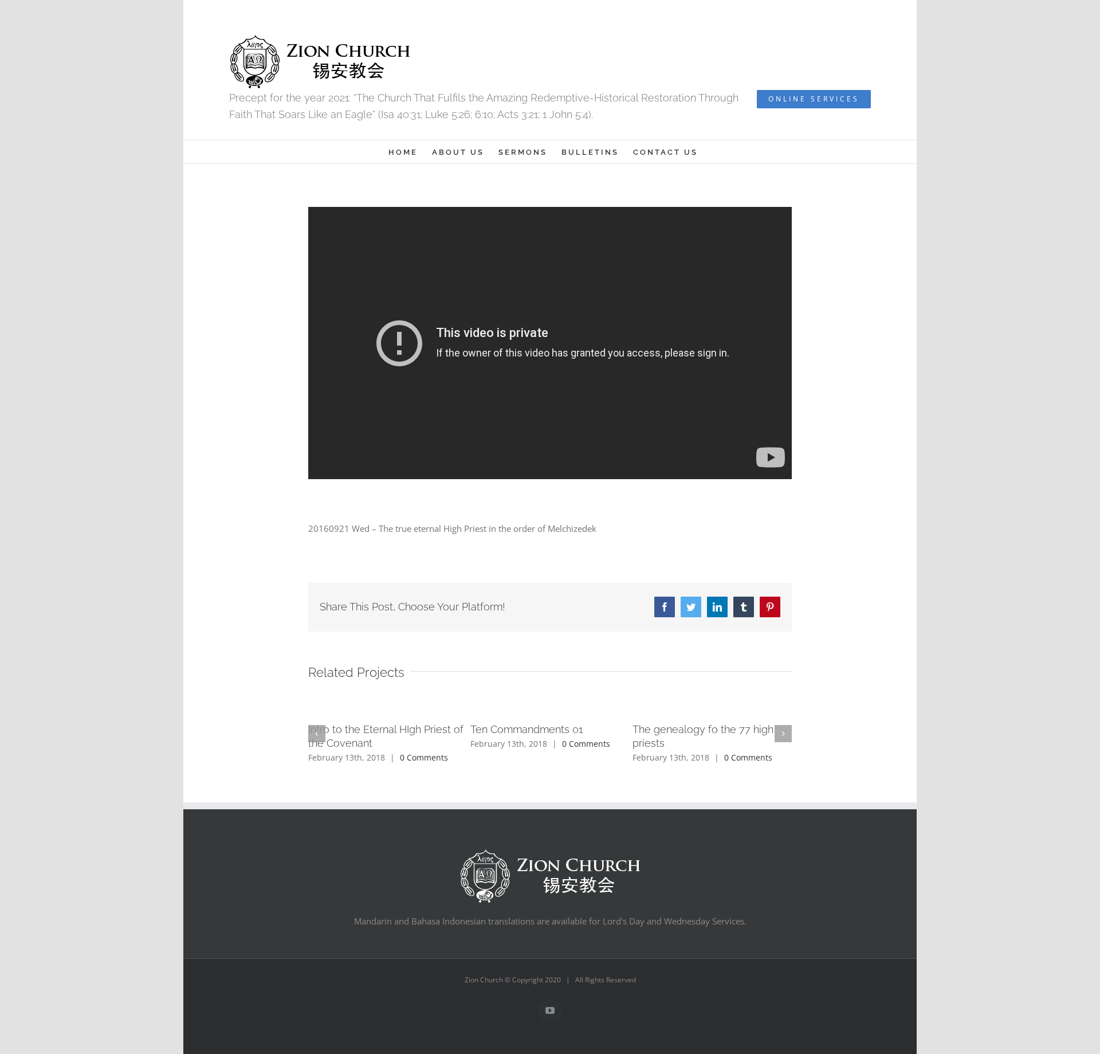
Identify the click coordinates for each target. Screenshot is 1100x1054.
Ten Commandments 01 (526, 729)
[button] (316, 733)
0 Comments (424, 757)
